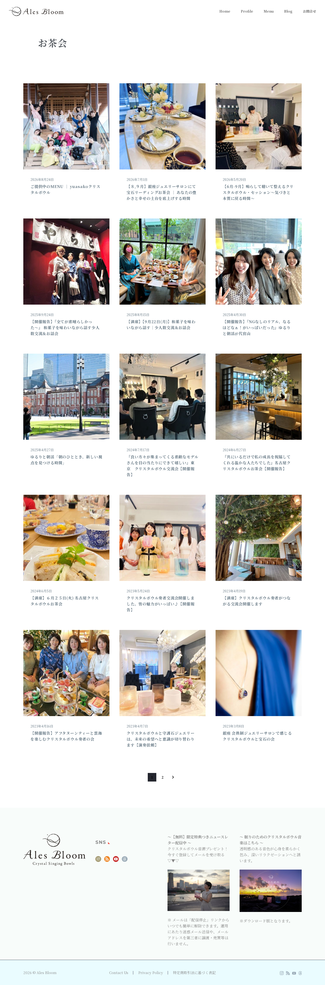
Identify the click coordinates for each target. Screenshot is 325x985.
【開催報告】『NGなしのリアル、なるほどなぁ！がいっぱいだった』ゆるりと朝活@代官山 (257, 327)
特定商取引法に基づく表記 (194, 973)
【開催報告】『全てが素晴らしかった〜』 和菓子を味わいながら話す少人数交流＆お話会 (64, 327)
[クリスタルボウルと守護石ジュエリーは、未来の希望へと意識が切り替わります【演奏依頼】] (162, 673)
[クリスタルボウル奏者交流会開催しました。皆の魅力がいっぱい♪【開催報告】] (162, 538)
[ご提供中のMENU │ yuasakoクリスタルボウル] (66, 126)
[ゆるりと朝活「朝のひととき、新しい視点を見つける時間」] (66, 397)
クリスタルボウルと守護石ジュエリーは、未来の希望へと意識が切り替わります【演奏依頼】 (161, 739)
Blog (288, 11)
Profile (247, 11)
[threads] (125, 860)
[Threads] (300, 973)
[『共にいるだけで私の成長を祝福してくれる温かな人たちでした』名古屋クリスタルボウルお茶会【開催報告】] (259, 397)
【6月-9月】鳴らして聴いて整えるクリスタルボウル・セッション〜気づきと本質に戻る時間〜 (258, 192)
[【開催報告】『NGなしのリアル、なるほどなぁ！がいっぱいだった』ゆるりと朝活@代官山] (259, 261)
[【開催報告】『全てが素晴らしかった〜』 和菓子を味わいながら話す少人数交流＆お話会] (66, 261)
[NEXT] (173, 777)
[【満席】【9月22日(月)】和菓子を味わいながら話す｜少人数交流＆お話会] (162, 261)
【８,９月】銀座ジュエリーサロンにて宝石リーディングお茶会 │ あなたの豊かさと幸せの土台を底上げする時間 (162, 192)
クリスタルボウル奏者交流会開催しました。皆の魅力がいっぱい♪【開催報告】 (161, 604)
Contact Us (118, 973)
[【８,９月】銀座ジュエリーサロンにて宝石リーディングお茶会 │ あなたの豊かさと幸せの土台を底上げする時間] (162, 126)
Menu (269, 11)
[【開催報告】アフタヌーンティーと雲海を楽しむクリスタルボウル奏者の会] (66, 673)
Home (224, 11)
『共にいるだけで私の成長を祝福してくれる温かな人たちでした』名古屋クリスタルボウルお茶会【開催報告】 (257, 462)
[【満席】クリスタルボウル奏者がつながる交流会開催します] (259, 538)
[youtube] (116, 860)
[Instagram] (282, 973)
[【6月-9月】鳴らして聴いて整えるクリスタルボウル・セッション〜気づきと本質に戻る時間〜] (259, 126)
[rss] (107, 860)
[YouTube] (294, 973)
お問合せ (309, 11)
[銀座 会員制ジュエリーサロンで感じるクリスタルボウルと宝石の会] (259, 673)
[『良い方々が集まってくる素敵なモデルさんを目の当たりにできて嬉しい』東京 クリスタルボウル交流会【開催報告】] (162, 397)
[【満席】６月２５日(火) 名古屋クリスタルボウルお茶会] (66, 538)
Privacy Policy (150, 973)
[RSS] (288, 973)
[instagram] (98, 860)
